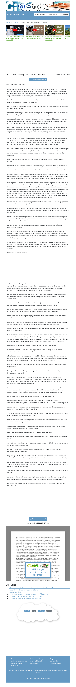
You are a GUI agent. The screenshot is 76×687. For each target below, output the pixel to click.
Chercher (65, 15)
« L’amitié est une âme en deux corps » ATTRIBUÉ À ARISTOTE (29, 594)
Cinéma (15, 22)
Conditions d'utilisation (41, 670)
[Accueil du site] (38, 6)
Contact (17, 670)
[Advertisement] (38, 59)
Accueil (8, 22)
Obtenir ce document (39, 80)
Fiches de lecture (55, 663)
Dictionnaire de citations (19, 661)
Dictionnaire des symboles (39, 659)
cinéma (49, 611)
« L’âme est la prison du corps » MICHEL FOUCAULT (25, 598)
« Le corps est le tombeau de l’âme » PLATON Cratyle (26, 596)
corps (34, 611)
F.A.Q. (11, 670)
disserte (27, 611)
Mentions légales (26, 670)
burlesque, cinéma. (15, 592)
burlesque (41, 611)
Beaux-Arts (14, 659)
